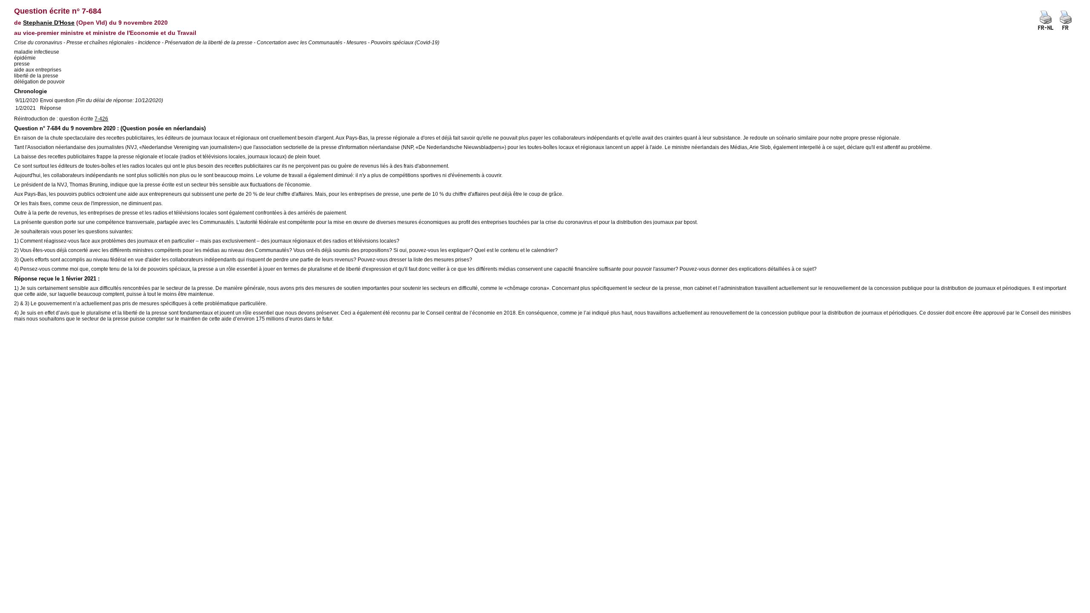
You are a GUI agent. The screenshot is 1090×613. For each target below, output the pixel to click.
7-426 (101, 119)
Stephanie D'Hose (49, 22)
